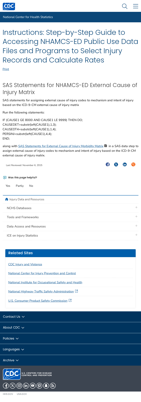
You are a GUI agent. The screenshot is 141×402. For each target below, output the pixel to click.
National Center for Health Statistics (28, 17)
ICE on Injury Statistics (22, 235)
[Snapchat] (46, 386)
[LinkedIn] (26, 386)
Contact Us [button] (12, 316)
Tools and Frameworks (23, 217)
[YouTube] (33, 386)
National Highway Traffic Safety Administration (41, 291)
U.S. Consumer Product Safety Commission (37, 301)
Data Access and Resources (26, 226)
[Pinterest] (39, 386)
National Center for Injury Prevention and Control (42, 273)
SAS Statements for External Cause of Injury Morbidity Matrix (60, 146)
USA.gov (22, 394)
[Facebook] (6, 386)
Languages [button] (12, 349)
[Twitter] (12, 386)
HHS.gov (8, 394)
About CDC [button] (12, 327)
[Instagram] (19, 386)
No (31, 186)
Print (6, 69)
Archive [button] (9, 360)
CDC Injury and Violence (25, 264)
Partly (20, 186)
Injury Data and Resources (26, 199)
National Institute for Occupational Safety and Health (45, 282)
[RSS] (53, 386)
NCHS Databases (19, 208)
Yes (8, 186)
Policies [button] (9, 338)
